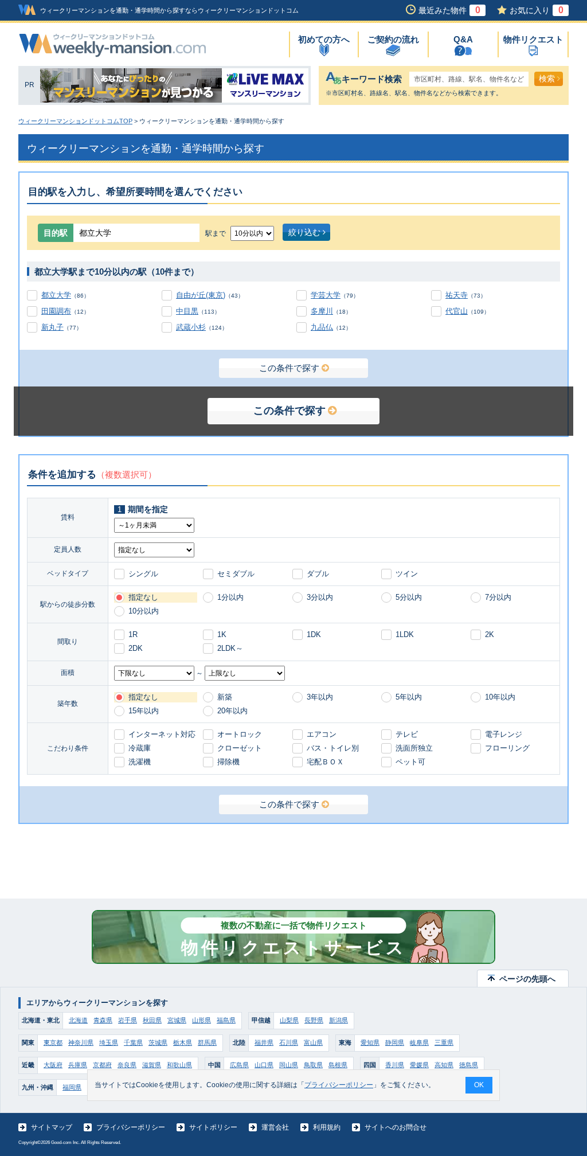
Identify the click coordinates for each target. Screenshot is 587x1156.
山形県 (201, 1020)
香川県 (394, 1064)
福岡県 (71, 1087)
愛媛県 (419, 1064)
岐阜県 (419, 1042)
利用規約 (327, 1127)
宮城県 (176, 1020)
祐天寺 (456, 295)
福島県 (226, 1020)
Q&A (463, 39)
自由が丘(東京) (200, 295)
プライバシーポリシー (130, 1127)
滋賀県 (151, 1064)
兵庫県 (77, 1064)
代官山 (456, 311)
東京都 (53, 1042)
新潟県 (338, 1020)
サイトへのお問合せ (395, 1127)
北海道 (78, 1020)
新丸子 (52, 327)
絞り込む (304, 232)
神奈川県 (80, 1042)
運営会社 (275, 1127)
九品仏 (322, 327)
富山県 (313, 1042)
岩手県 (127, 1020)
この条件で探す (289, 368)
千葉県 (133, 1042)
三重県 (444, 1042)
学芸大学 (326, 295)
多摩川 (322, 311)
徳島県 (468, 1064)
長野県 (313, 1020)
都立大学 (56, 295)
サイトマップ (51, 1127)
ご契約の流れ (393, 39)
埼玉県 (108, 1042)
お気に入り (536, 10)
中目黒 (187, 311)
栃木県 (182, 1042)
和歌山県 (179, 1064)
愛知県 (370, 1042)
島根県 (337, 1064)
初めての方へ (324, 39)
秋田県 (152, 1020)
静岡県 (394, 1042)
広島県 (239, 1064)
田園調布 (56, 311)
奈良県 (127, 1064)
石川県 (288, 1042)
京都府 (102, 1064)
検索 (547, 78)
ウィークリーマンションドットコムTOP (75, 121)
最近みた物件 (449, 10)
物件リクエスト (533, 39)
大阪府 (53, 1064)
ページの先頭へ (527, 978)
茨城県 (157, 1042)
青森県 (102, 1020)
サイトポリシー (213, 1127)
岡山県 (288, 1064)
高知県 (444, 1064)
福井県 (264, 1042)
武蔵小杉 (191, 327)
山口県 (264, 1064)
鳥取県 (313, 1064)
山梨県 (289, 1020)
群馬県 (207, 1042)
